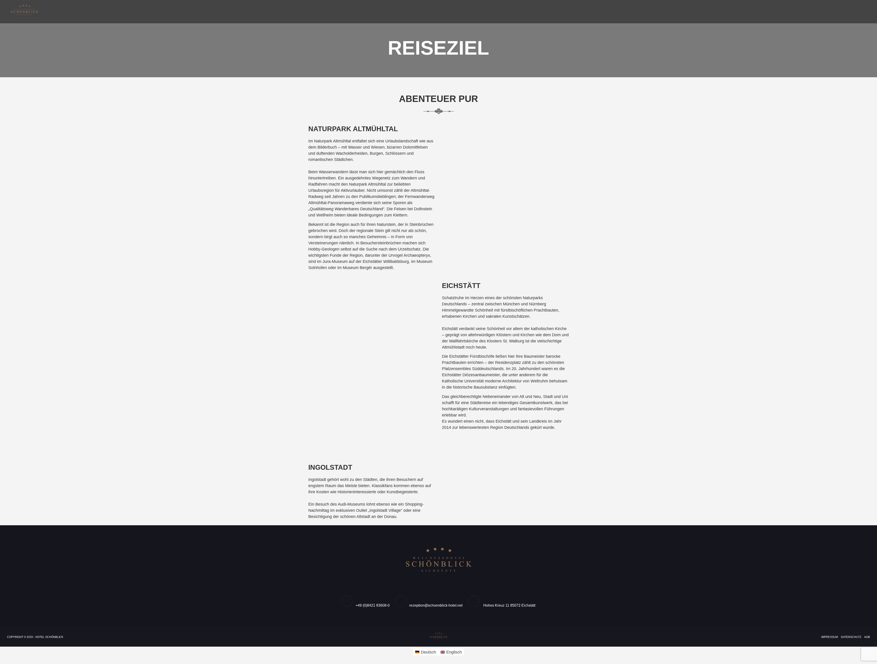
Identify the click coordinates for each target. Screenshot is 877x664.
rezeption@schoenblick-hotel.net (435, 605)
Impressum (829, 637)
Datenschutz (851, 637)
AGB (867, 637)
